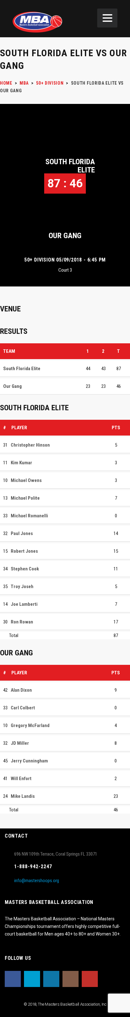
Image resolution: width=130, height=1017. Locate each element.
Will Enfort (21, 778)
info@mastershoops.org (36, 880)
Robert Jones (24, 551)
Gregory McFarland (30, 725)
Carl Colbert (23, 708)
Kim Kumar (21, 463)
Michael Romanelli (29, 516)
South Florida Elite (70, 165)
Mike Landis (23, 796)
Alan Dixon (21, 690)
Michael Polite (25, 498)
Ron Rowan (22, 622)
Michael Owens (26, 480)
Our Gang (65, 235)
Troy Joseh (22, 586)
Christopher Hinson (30, 445)
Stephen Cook (25, 569)
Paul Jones (22, 533)
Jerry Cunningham (29, 761)
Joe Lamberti (24, 604)
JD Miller (20, 743)
